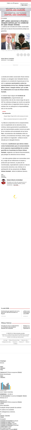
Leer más (16, 185)
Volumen (2, 368)
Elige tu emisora (24, 5)
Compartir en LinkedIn (6, 423)
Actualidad (4, 18)
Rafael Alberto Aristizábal (7, 58)
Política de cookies (24, 340)
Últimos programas (12, 372)
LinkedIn (25, 54)
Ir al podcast (13, 396)
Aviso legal (5, 340)
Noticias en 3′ (3, 372)
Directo (20, 372)
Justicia (3, 176)
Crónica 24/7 (3, 390)
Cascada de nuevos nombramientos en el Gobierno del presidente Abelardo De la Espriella (10, 327)
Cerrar (2, 403)
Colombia (3, 177)
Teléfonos (27, 341)
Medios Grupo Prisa (15, 351)
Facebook (18, 54)
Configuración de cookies (6, 341)
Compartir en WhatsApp (6, 425)
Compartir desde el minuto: (8, 429)
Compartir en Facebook (6, 420)
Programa (15, 3)
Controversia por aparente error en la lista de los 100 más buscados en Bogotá (10, 312)
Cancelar (7, 415)
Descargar (2, 428)
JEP (2, 174)
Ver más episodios (5, 396)
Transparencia (15, 341)
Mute (1, 366)
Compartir (19, 396)
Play (1, 369)
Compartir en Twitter (5, 422)
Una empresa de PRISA (15, 348)
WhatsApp (28, 54)
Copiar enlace (4, 426)
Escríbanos (15, 343)
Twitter (21, 54)
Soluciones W (21, 341)
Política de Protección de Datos (14, 340)
